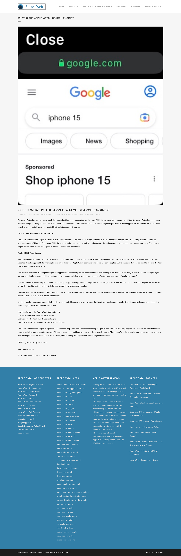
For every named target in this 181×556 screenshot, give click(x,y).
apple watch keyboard (66, 412)
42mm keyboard (79, 385)
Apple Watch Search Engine (46, 214)
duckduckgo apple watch (68, 468)
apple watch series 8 (66, 436)
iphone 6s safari (81, 492)
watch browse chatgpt (66, 532)
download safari (64, 464)
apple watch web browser (68, 440)
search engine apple (66, 512)
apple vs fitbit (63, 389)
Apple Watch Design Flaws (29, 391)
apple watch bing (64, 397)
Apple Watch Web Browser (29, 412)
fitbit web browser (64, 476)
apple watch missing (66, 420)
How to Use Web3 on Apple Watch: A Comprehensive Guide (145, 395)
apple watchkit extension (68, 416)
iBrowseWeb (66, 214)
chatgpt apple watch (26, 419)
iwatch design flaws (65, 496)
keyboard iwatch (64, 500)
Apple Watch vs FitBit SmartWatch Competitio (144, 452)
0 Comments (79, 214)
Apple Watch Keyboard (27, 395)
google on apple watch (36, 342)
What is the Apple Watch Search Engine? (143, 434)
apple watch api (77, 389)
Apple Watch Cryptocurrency (29, 388)
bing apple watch (64, 448)
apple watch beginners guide (69, 393)
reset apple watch (64, 508)
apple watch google (65, 408)
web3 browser (23, 433)
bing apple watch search (67, 452)
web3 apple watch (64, 536)
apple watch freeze (65, 404)
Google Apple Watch (26, 422)
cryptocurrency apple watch (69, 460)
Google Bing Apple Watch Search (31, 426)
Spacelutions (158, 552)
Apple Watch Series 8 (27, 405)
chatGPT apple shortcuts (28, 416)
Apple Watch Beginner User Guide (144, 460)
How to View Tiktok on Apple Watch (144, 427)
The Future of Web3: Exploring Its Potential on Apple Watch (144, 386)
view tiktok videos (65, 528)
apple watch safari (65, 424)
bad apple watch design (67, 444)
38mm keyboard (64, 385)
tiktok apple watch (65, 520)
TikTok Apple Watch (26, 429)
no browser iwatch (65, 504)
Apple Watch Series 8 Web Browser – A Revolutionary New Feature (146, 443)
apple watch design (65, 401)
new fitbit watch (79, 500)
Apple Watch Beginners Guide (30, 384)
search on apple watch (67, 516)
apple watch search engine (68, 432)
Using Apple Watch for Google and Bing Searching (146, 404)
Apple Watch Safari (26, 398)
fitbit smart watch (64, 472)
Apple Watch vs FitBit (26, 409)
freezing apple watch (66, 480)
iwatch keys (80, 496)
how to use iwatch (65, 492)
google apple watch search (68, 484)
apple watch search (65, 428)
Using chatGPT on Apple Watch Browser (146, 421)
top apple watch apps (66, 524)
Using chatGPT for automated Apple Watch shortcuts (145, 414)
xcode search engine (66, 540)
